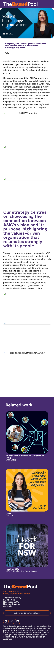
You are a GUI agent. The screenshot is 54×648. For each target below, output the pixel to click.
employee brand (30, 83)
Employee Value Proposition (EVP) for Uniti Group (25, 456)
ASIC (8, 61)
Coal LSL (10, 513)
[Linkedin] (17, 621)
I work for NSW (12, 569)
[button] (48, 4)
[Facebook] (6, 621)
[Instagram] (11, 621)
